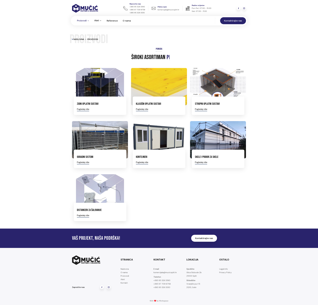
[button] (83, 21)
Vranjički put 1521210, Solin (193, 286)
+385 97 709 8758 (162, 284)
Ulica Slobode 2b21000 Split (194, 274)
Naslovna (125, 269)
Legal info (223, 269)
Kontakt (124, 283)
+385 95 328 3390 (162, 280)
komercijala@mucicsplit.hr (165, 272)
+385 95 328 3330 (162, 287)
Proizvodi (125, 276)
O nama (124, 272)
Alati (123, 279)
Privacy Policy (225, 272)
